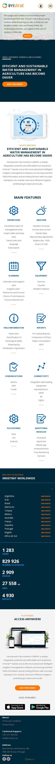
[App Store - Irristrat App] (15, 707)
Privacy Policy (33, 25)
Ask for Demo (15, 84)
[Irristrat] (13, 5)
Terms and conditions (11, 721)
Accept (27, 36)
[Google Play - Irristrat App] (40, 707)
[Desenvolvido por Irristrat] (29, 759)
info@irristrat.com (10, 738)
